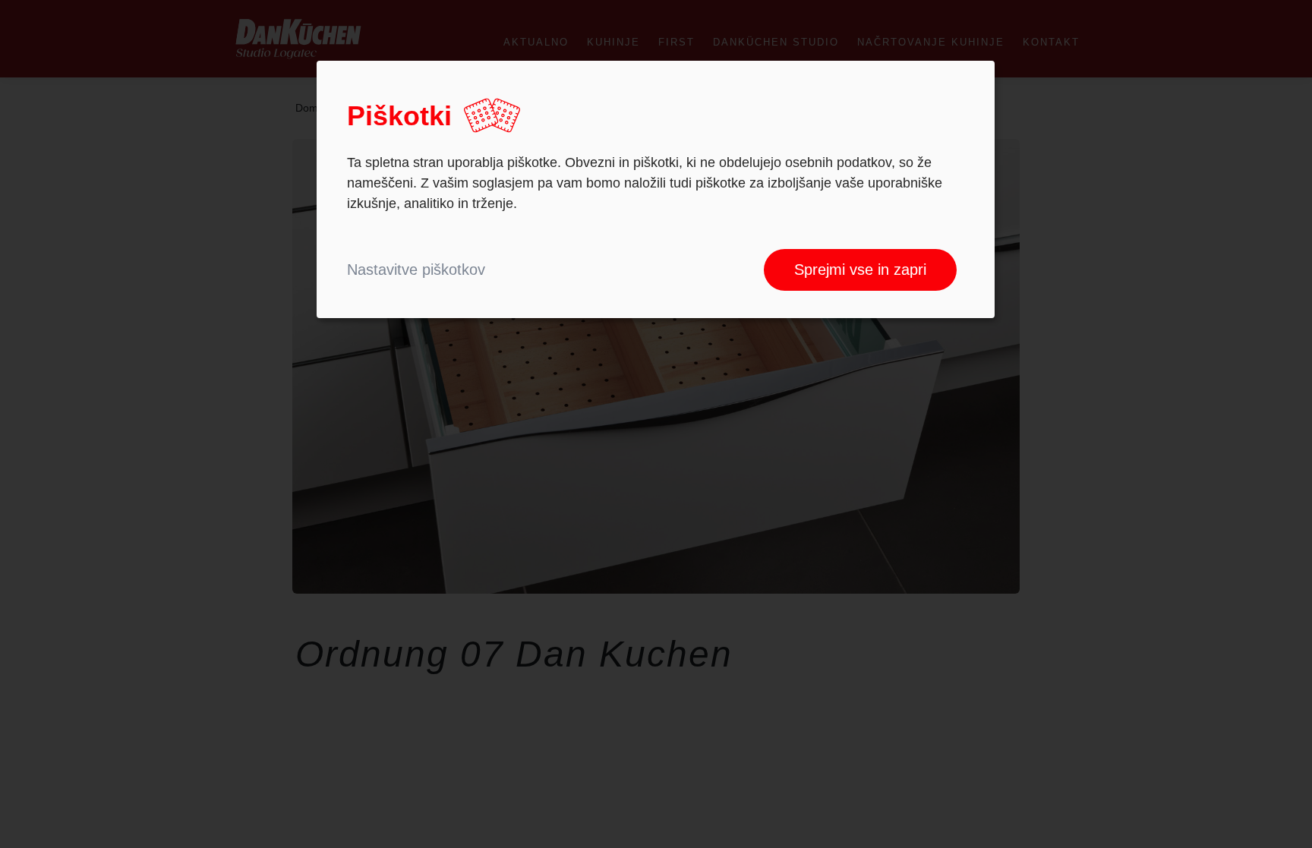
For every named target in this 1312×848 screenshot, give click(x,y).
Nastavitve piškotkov (416, 269)
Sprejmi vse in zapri (860, 269)
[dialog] (656, 189)
